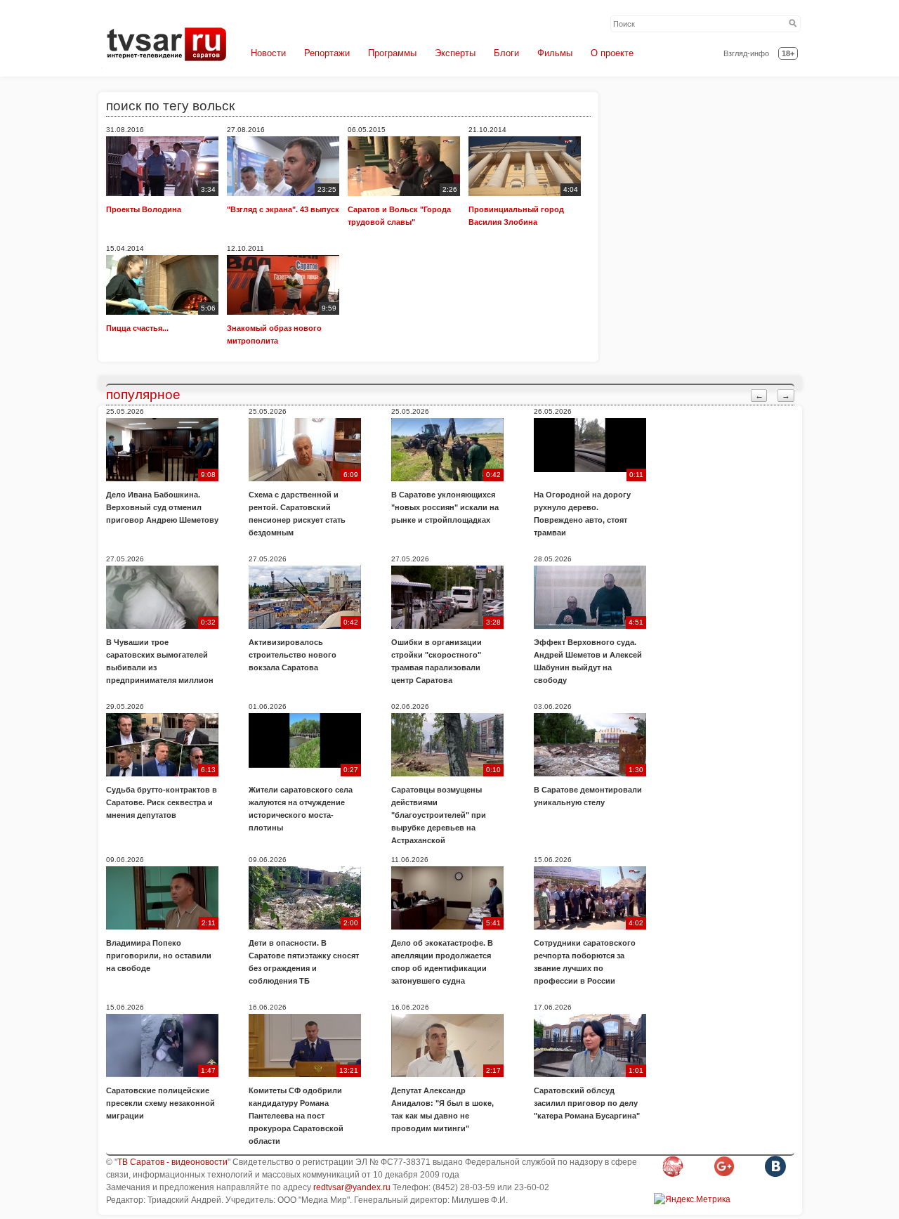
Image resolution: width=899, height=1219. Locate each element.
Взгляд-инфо (746, 53)
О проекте (612, 53)
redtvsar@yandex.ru (352, 1187)
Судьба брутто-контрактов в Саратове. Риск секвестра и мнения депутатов (161, 802)
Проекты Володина (143, 209)
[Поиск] (793, 24)
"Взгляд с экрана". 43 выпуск (283, 209)
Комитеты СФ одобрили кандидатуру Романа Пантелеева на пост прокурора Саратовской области (296, 1115)
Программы (392, 53)
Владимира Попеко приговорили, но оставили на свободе (158, 955)
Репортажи (327, 53)
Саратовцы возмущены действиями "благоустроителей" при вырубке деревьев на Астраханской (438, 815)
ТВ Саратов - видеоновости (172, 1162)
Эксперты (455, 53)
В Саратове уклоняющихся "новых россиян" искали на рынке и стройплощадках (445, 507)
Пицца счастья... (137, 328)
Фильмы (554, 53)
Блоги (506, 53)
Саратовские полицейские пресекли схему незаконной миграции (160, 1103)
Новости (268, 53)
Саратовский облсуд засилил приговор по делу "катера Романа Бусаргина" (587, 1103)
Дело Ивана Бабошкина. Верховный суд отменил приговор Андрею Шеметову (162, 507)
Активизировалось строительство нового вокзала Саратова (292, 655)
